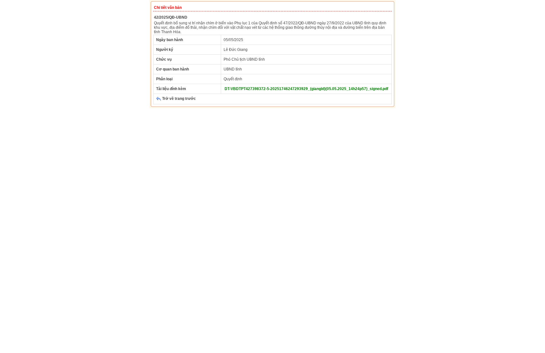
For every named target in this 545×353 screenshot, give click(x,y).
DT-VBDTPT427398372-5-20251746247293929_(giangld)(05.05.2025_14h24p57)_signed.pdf (306, 89)
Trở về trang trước (178, 98)
